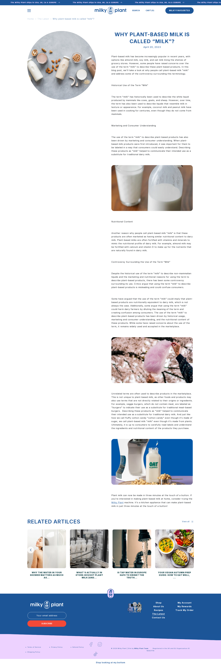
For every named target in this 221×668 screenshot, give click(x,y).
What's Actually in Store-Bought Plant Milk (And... (89, 575)
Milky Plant (122, 648)
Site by (138, 648)
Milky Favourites (179, 10)
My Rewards (185, 606)
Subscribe (46, 623)
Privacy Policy (57, 647)
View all (186, 521)
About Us (158, 606)
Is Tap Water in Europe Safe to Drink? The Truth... (132, 575)
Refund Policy (78, 647)
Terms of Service (34, 647)
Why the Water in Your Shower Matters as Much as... (46, 575)
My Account (185, 602)
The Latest (43, 19)
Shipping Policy (33, 652)
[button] (136, 10)
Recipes (158, 610)
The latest (158, 614)
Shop (159, 602)
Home (30, 19)
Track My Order (184, 610)
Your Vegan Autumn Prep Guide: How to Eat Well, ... (174, 575)
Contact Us (158, 617)
